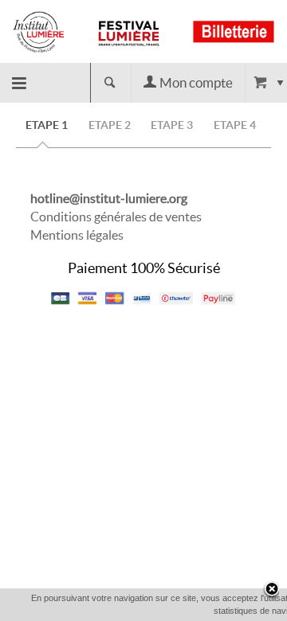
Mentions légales (77, 235)
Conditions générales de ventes (116, 216)
